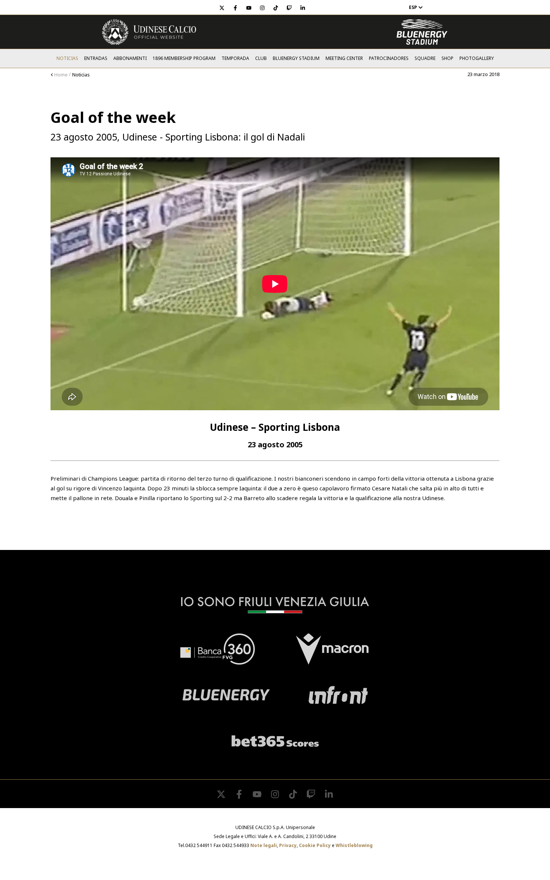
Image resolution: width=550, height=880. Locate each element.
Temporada (235, 58)
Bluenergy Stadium (296, 58)
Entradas (95, 58)
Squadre (425, 58)
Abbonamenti (130, 58)
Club (261, 58)
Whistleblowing (354, 845)
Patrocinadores (389, 58)
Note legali (263, 845)
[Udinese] (149, 32)
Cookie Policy (315, 845)
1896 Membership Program (184, 58)
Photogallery (476, 58)
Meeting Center (344, 58)
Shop (447, 58)
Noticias (67, 58)
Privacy (288, 845)
